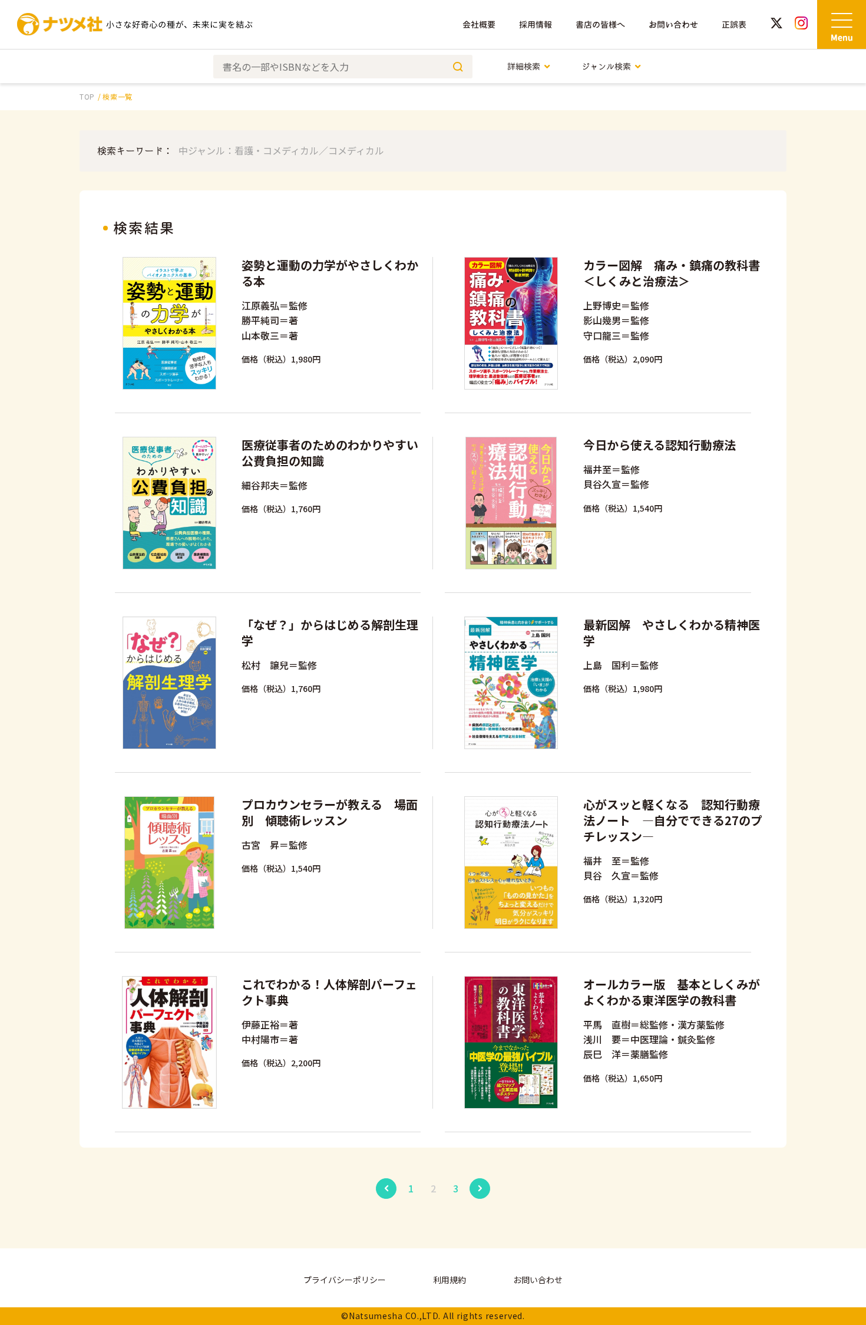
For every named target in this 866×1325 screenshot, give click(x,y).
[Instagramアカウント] (801, 24)
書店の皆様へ (600, 24)
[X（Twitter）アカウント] (776, 24)
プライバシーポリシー (344, 1280)
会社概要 (478, 24)
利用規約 (449, 1280)
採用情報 (535, 24)
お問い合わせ (673, 24)
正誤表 (734, 24)
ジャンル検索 (606, 66)
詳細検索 (523, 66)
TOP (87, 96)
